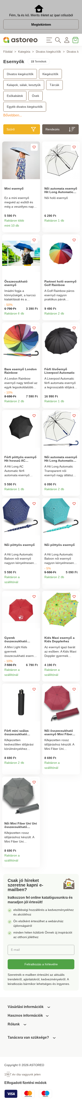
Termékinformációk (35, 227)
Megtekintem (41, 24)
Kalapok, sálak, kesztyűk (24, 85)
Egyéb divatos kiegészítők (25, 106)
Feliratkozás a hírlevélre (41, 964)
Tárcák (54, 85)
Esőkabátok (15, 96)
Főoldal (7, 51)
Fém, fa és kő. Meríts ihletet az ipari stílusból (41, 15)
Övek (35, 96)
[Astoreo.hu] (20, 40)
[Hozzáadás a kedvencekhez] (34, 147)
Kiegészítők (50, 74)
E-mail (15, 949)
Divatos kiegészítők (48, 51)
